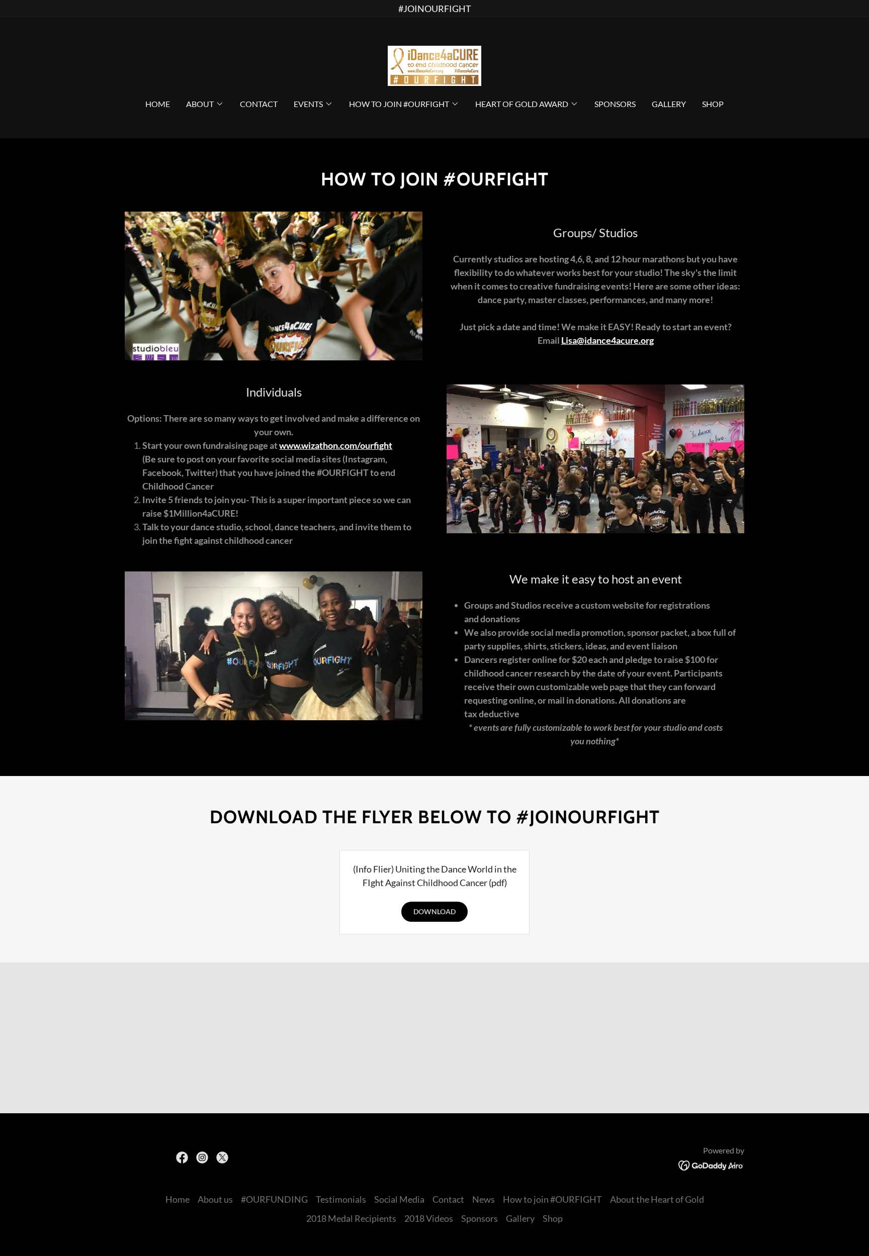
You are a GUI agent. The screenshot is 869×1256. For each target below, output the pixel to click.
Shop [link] (713, 104)
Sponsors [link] (615, 104)
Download (434, 911)
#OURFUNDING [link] (274, 1199)
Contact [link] (259, 104)
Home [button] (177, 1199)
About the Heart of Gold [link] (657, 1199)
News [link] (483, 1199)
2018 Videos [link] (428, 1218)
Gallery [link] (669, 104)
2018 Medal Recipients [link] (351, 1218)
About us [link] (215, 1199)
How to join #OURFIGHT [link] (552, 1199)
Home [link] (157, 104)
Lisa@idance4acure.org (607, 340)
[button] (205, 104)
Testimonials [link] (341, 1199)
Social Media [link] (399, 1199)
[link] (434, 64)
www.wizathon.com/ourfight (335, 445)
